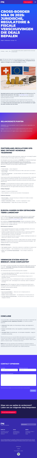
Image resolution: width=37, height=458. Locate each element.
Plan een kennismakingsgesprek (8, 412)
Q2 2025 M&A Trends (23, 94)
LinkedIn (18, 448)
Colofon (21, 450)
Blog (9, 51)
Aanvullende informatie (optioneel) (7, 373)
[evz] (18, 454)
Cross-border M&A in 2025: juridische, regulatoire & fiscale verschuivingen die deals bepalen (23, 51)
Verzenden (33, 390)
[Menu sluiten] (35, 2)
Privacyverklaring (17, 450)
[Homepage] (2, 2)
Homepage (2, 51)
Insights (6, 51)
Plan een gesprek (28, 2)
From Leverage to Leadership (16, 219)
